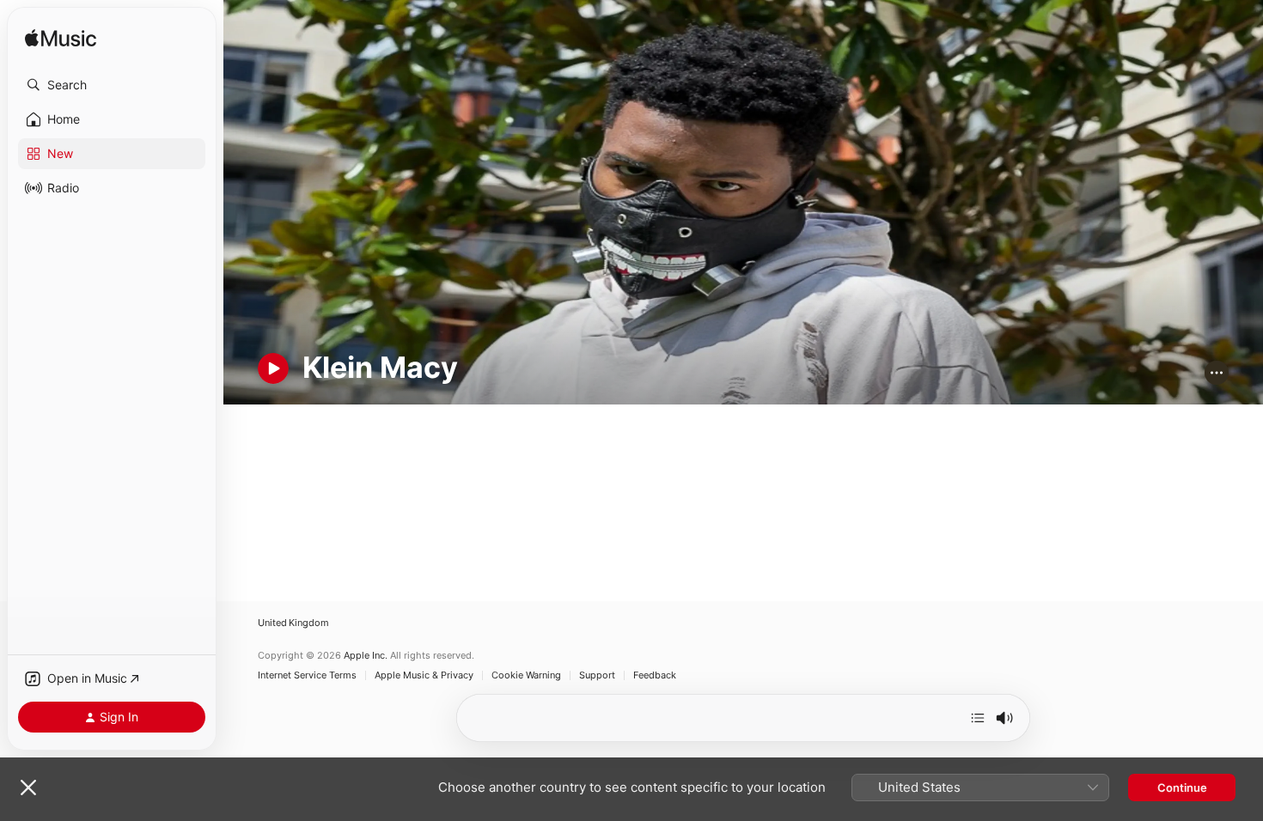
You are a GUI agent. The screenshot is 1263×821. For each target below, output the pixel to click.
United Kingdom (293, 623)
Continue (1182, 787)
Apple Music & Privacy (424, 675)
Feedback (654, 675)
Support (597, 675)
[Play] (273, 368)
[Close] (28, 787)
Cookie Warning (526, 675)
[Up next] (977, 718)
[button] (111, 85)
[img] (60, 39)
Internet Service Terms (307, 675)
